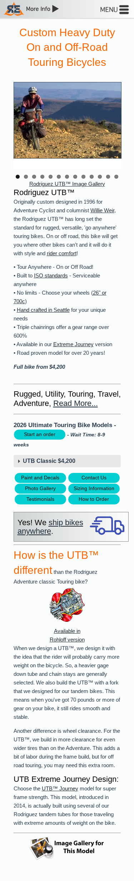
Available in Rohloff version (67, 635)
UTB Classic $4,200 (49, 461)
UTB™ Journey (60, 789)
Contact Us (93, 477)
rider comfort (61, 253)
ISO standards (51, 276)
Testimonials (40, 499)
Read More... (75, 403)
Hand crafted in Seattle (43, 310)
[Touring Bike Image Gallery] (67, 116)
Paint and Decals (40, 477)
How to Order (94, 499)
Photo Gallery (40, 488)
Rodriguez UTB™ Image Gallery (67, 184)
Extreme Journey (73, 344)
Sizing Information (94, 488)
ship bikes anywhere (50, 527)
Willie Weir (102, 210)
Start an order (39, 434)
